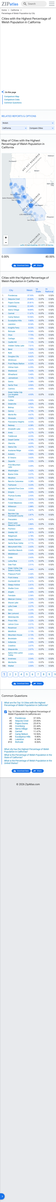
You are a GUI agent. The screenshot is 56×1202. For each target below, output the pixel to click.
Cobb (10, 557)
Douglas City (13, 356)
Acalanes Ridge (14, 450)
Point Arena (13, 578)
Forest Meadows (15, 503)
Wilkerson (12, 506)
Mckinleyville (13, 617)
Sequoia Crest (14, 299)
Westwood (12, 371)
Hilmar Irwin (13, 367)
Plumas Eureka (14, 496)
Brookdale (12, 638)
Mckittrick (12, 631)
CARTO (42, 245)
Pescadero (12, 519)
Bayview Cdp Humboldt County (15, 515)
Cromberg (12, 306)
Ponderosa (12, 295)
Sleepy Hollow (14, 585)
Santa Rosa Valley (15, 543)
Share (39, 265)
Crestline (11, 646)
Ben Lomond (13, 613)
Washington (13, 471)
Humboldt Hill (14, 581)
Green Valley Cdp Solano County (15, 569)
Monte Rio (12, 415)
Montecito (12, 662)
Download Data (23, 265)
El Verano (12, 458)
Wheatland (12, 374)
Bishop (11, 407)
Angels (11, 592)
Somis (10, 381)
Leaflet (22, 245)
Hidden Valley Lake (16, 346)
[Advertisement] (28, 59)
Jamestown (13, 378)
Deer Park (12, 565)
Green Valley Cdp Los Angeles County (15, 394)
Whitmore (12, 360)
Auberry (11, 454)
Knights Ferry (13, 328)
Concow (11, 510)
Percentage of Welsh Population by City (18, 13)
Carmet (11, 313)
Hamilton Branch (15, 550)
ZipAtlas (50, 245)
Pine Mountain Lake (14, 466)
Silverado (12, 418)
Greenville (12, 404)
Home (4, 10)
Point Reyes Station (16, 364)
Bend (10, 349)
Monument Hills (14, 547)
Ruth (10, 353)
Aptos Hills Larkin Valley (15, 654)
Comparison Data (11, 99)
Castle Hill (12, 342)
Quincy (11, 411)
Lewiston (12, 324)
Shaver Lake (13, 603)
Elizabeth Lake (14, 429)
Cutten (11, 400)
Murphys (11, 478)
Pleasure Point (14, 574)
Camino (11, 389)
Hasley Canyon (14, 539)
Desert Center (13, 440)
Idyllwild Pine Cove (16, 488)
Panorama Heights (16, 422)
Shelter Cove (13, 588)
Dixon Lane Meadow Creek (14, 524)
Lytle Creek (12, 606)
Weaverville (13, 649)
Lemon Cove (13, 624)
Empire (11, 492)
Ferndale (11, 595)
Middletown (13, 554)
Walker (11, 666)
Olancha (11, 443)
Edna (10, 610)
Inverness (12, 659)
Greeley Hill (12, 532)
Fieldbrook (12, 436)
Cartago (11, 338)
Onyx (10, 335)
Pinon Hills (12, 621)
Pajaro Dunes (13, 303)
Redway (11, 425)
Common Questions (13, 103)
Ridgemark (12, 536)
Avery (10, 432)
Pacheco (11, 529)
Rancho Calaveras (15, 481)
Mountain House (15, 635)
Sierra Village (13, 310)
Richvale (11, 331)
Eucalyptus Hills (15, 321)
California (15, 10)
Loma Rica (12, 561)
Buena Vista (13, 474)
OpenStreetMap (32, 245)
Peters (10, 499)
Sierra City (12, 447)
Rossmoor (12, 628)
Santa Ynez (13, 385)
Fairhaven (12, 485)
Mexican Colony (14, 599)
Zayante (11, 461)
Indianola (12, 642)
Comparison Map (11, 96)
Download (48, 151)
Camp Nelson (14, 317)
